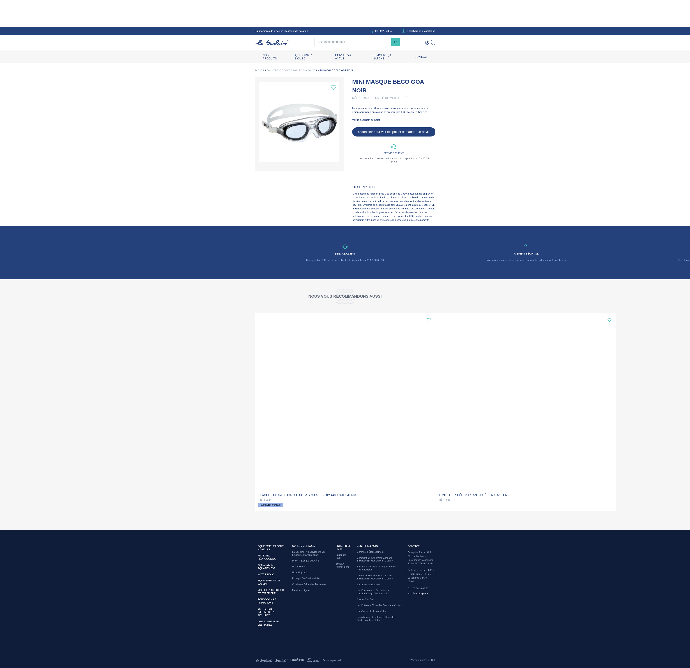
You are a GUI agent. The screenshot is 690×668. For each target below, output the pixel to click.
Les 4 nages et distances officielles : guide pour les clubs (377, 618)
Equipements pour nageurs (284, 70)
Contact (421, 56)
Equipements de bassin (269, 582)
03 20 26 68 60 (383, 30)
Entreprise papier (343, 547)
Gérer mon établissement (370, 552)
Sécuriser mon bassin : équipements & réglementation (377, 568)
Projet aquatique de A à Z (305, 560)
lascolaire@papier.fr (418, 593)
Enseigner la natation (368, 584)
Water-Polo (266, 574)
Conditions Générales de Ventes (309, 584)
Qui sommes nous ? (304, 57)
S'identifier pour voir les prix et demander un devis (393, 132)
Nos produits (270, 57)
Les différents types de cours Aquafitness (379, 605)
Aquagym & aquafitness (266, 567)
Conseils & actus (343, 57)
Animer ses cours (366, 599)
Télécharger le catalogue (421, 30)
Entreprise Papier (341, 556)
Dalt (433, 660)
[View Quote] (433, 42)
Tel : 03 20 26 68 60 (418, 588)
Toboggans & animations (267, 601)
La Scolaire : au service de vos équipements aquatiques (309, 553)
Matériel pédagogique (267, 557)
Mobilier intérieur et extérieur (271, 592)
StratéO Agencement (342, 565)
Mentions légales (301, 590)
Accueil (260, 70)
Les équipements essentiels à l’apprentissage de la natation (373, 592)
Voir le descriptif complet (366, 119)
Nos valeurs (298, 566)
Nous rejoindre (300, 572)
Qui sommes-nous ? (304, 546)
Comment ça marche (381, 57)
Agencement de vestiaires (268, 623)
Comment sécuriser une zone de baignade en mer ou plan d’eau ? (375, 559)
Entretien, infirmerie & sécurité (266, 612)
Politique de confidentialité (306, 578)
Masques (310, 70)
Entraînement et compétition (372, 611)
